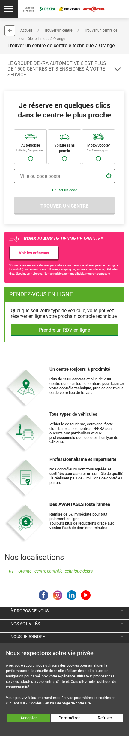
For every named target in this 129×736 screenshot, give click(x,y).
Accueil (26, 30)
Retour (9, 30)
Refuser (105, 718)
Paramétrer (69, 718)
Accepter (28, 718)
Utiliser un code (64, 190)
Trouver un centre (58, 30)
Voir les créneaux (34, 253)
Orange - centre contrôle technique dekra (51, 571)
